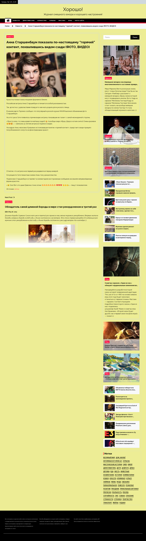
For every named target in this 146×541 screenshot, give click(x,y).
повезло (121, 485)
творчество (127, 499)
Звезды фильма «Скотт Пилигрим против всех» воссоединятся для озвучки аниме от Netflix (126, 416)
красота (113, 478)
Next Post (9, 197)
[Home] (8, 21)
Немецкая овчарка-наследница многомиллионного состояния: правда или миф (121, 83)
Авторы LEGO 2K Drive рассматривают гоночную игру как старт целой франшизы (120, 378)
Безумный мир (109, 457)
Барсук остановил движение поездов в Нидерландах (126, 219)
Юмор (130, 464)
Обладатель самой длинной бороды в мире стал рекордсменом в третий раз (51, 206)
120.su (17, 189)
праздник (115, 489)
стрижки (118, 499)
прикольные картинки (129, 489)
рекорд (125, 492)
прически (107, 492)
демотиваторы (109, 468)
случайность (108, 496)
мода (119, 482)
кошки (106, 478)
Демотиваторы (28, 20)
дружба (106, 471)
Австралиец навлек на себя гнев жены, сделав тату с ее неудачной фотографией (126, 210)
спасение (130, 496)
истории (118, 475)
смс (116, 496)
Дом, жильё (120, 457)
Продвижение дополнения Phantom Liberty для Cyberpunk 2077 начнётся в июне (125, 425)
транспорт (107, 502)
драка (132, 468)
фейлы (115, 502)
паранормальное (110, 485)
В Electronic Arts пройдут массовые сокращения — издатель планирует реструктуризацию (125, 443)
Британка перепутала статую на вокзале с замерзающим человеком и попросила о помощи (120, 172)
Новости (16, 20)
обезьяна (125, 482)
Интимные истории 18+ (112, 461)
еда (111, 471)
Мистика (61, 20)
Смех (125, 464)
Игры (70, 20)
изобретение (108, 475)
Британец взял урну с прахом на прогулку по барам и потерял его (126, 201)
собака (122, 496)
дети (119, 468)
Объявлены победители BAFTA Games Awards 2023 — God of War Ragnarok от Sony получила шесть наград (126, 389)
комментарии (128, 475)
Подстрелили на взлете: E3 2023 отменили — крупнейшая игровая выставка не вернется (126, 434)
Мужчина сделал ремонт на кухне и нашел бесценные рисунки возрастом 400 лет (125, 228)
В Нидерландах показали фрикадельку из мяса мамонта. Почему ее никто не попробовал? (119, 140)
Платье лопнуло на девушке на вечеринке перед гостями (126, 237)
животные (124, 471)
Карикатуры (41, 20)
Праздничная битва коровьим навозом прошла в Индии (125, 192)
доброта (125, 468)
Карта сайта (79, 20)
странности (108, 499)
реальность (117, 492)
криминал (121, 478)
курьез (129, 478)
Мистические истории (112, 464)
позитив (106, 489)
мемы (113, 482)
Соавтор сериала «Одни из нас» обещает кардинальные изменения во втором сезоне (121, 284)
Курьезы (52, 20)
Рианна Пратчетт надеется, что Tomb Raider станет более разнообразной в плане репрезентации (121, 346)
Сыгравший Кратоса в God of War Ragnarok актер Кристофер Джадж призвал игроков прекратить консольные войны (126, 407)
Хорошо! (73, 9)
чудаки (122, 502)
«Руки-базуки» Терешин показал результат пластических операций (125, 183)
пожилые (130, 485)
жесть (117, 471)
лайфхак (106, 482)
